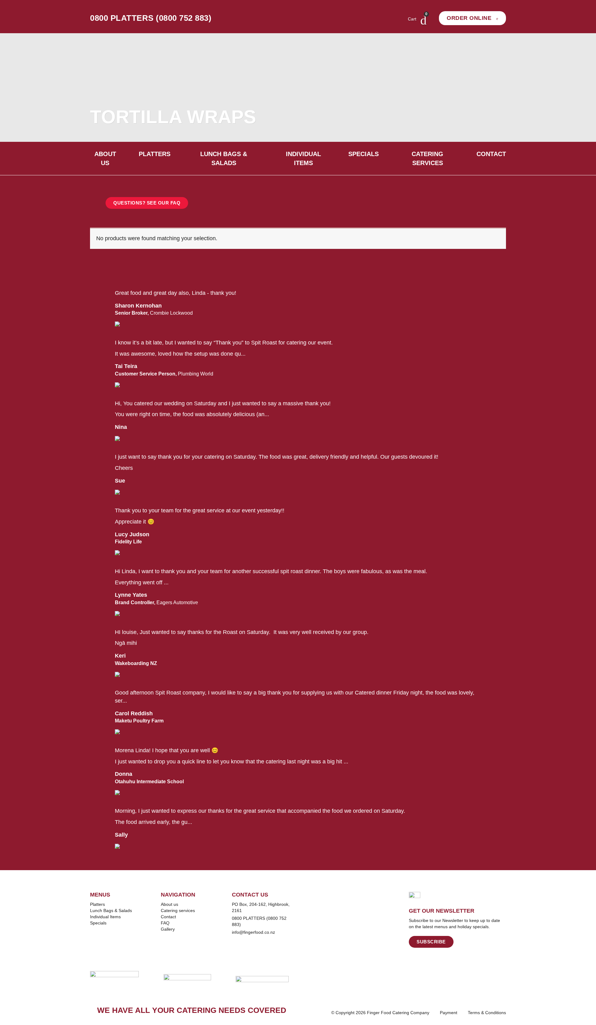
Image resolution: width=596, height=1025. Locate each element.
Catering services (427, 158)
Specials (363, 154)
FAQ (165, 922)
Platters (154, 154)
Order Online (470, 18)
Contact (491, 154)
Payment (448, 1012)
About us (105, 158)
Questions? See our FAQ (146, 202)
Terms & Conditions (487, 1012)
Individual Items (303, 158)
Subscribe (431, 941)
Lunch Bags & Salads (223, 158)
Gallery (168, 929)
